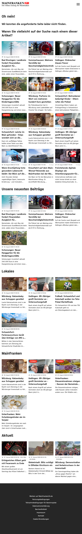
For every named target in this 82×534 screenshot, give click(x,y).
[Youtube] (47, 489)
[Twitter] (41, 489)
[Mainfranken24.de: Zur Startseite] (15, 4)
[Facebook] (34, 489)
